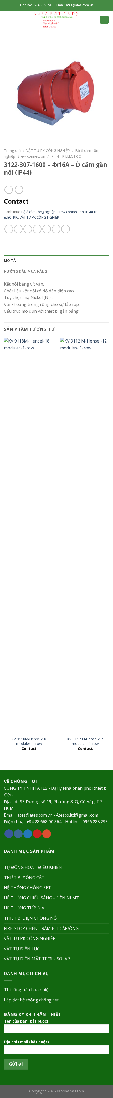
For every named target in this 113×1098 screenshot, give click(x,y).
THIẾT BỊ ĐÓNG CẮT (24, 877)
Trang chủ (12, 150)
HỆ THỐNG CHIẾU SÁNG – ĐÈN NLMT (41, 898)
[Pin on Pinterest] (46, 229)
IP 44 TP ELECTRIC (66, 156)
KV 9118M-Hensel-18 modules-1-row (29, 741)
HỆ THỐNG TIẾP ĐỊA (24, 908)
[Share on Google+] (56, 229)
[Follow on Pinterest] (37, 833)
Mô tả (10, 260)
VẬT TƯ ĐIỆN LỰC (22, 949)
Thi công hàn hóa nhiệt (27, 990)
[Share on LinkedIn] (65, 229)
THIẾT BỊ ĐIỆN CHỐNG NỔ (30, 918)
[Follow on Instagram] (18, 833)
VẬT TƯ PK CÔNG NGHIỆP (48, 150)
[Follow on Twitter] (27, 833)
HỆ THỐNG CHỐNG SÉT (27, 887)
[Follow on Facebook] (8, 833)
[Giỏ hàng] (104, 20)
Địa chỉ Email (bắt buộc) (26, 1041)
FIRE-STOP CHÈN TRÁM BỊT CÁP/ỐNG (41, 928)
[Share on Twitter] (27, 229)
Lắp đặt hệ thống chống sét (31, 1000)
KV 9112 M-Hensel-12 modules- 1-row (85, 741)
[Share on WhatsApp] (8, 229)
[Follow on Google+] (46, 833)
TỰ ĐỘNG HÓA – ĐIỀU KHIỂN (33, 867)
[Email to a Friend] (37, 229)
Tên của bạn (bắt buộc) (26, 1021)
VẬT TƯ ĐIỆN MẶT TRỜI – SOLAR (37, 959)
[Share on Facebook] (18, 229)
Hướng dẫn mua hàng (25, 271)
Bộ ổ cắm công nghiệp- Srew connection (52, 211)
